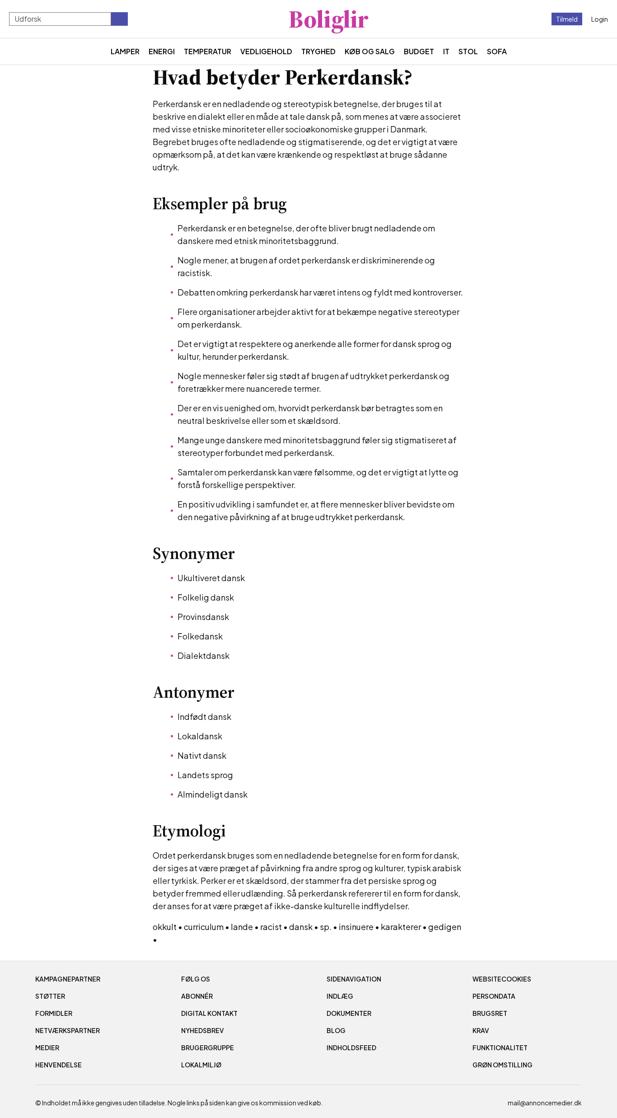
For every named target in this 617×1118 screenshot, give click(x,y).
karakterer (401, 926)
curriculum (204, 926)
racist (271, 926)
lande (242, 926)
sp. (326, 926)
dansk (301, 926)
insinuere (356, 926)
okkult (165, 926)
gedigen (444, 926)
